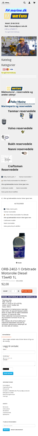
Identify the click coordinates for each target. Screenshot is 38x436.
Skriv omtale (19, 280)
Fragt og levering (7, 387)
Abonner (6, 429)
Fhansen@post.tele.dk (18, 26)
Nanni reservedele (21, 149)
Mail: (5, 26)
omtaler (11, 280)
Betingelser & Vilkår (8, 392)
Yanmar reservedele (21, 111)
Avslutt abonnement (17, 429)
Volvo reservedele (21, 128)
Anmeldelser (6, 334)
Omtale (5, 360)
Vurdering (5, 356)
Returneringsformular (9, 394)
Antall (5, 291)
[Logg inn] (29, 2)
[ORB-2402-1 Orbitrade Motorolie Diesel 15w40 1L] (19, 246)
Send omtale (8, 373)
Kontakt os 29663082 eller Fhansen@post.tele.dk (16, 391)
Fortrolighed (6, 385)
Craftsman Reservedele (12, 167)
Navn (4, 349)
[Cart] (34, 2)
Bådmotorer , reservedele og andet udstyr (17, 93)
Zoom (20, 263)
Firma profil (6, 389)
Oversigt (5, 396)
